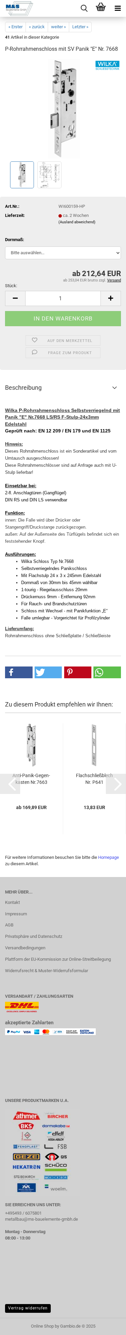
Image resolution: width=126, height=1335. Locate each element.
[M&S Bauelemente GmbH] (17, 8)
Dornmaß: (14, 239)
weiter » (58, 26)
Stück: (11, 285)
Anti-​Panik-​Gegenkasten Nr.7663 (31, 779)
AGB (9, 924)
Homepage (108, 857)
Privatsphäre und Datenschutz (33, 936)
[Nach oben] (107, 1325)
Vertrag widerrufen (28, 1308)
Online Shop (42, 1326)
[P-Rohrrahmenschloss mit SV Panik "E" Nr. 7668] (63, 109)
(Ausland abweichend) (76, 222)
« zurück (37, 26)
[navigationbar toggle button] (117, 8)
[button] (15, 298)
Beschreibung (23, 387)
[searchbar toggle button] (84, 8)
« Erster (15, 26)
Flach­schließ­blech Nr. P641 (94, 779)
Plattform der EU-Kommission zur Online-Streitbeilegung (58, 959)
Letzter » (80, 26)
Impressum (16, 913)
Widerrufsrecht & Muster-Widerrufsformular (46, 970)
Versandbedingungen (25, 947)
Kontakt (12, 902)
